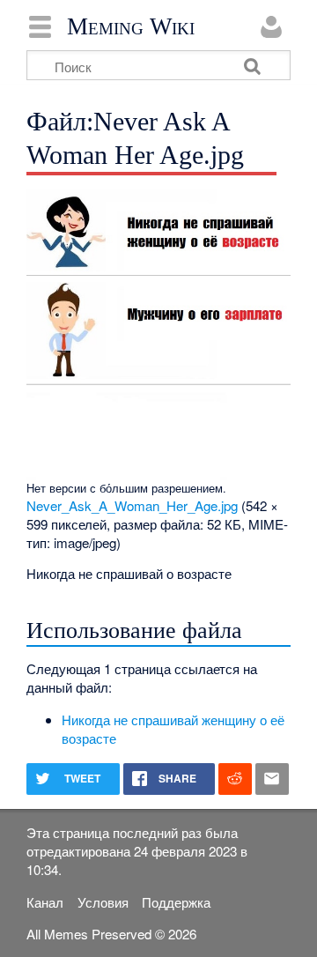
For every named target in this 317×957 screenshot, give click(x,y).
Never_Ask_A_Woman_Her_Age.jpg (132, 505)
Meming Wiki (131, 26)
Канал (44, 902)
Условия (103, 902)
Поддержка (176, 902)
